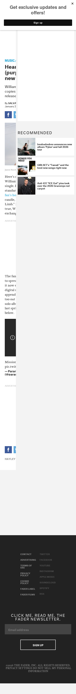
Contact (25, 554)
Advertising (28, 559)
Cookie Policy (24, 582)
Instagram (47, 571)
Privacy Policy (25, 574)
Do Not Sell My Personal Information (49, 670)
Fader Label (27, 588)
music (10, 59)
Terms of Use (26, 566)
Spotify (44, 588)
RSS (42, 593)
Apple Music (47, 576)
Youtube (45, 565)
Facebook (46, 559)
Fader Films (27, 594)
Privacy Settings (19, 668)
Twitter (45, 554)
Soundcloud (48, 582)
